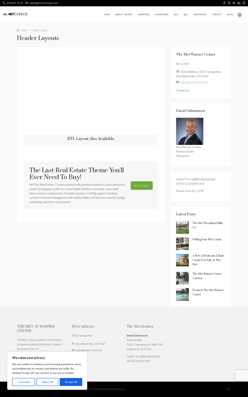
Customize (24, 381)
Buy (176, 14)
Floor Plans (161, 14)
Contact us (183, 90)
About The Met (124, 14)
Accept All (71, 381)
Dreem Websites (116, 389)
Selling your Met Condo (207, 239)
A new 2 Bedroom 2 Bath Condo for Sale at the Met (208, 260)
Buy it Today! (142, 185)
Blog (230, 14)
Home (107, 14)
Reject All (47, 381)
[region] (47, 371)
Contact (217, 14)
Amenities (143, 14)
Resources (200, 14)
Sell (186, 14)
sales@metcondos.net (194, 82)
